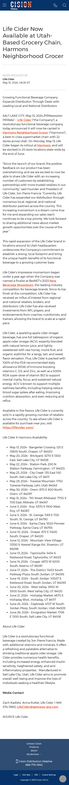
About (34, 750)
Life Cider (24, 120)
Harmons (44, 145)
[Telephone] (55, 5)
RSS (36, 775)
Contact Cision (34, 743)
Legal (16, 775)
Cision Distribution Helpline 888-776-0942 (35, 763)
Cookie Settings (49, 775)
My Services (33, 754)
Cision (39, 780)
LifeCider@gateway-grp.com (37, 707)
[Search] (64, 5)
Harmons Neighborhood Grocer (25, 132)
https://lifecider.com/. (18, 427)
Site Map (26, 775)
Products (34, 747)
